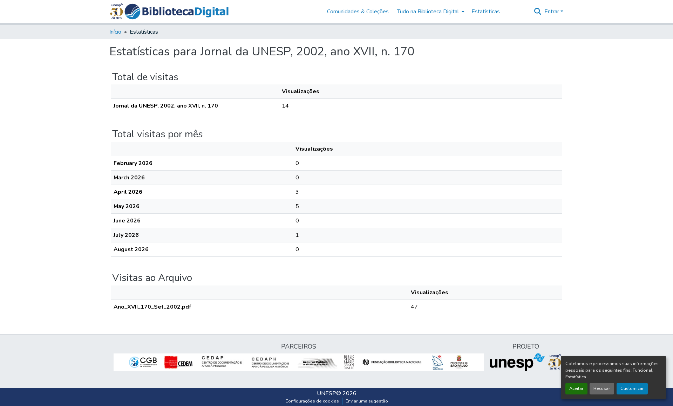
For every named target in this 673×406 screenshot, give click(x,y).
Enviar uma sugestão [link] (367, 401)
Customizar (632, 388)
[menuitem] (430, 12)
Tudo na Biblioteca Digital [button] (428, 11)
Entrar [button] (552, 11)
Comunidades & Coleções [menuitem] (358, 11)
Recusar (601, 388)
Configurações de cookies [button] (312, 401)
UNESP (326, 393)
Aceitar (576, 388)
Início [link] (115, 32)
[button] (176, 11)
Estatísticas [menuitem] (485, 11)
